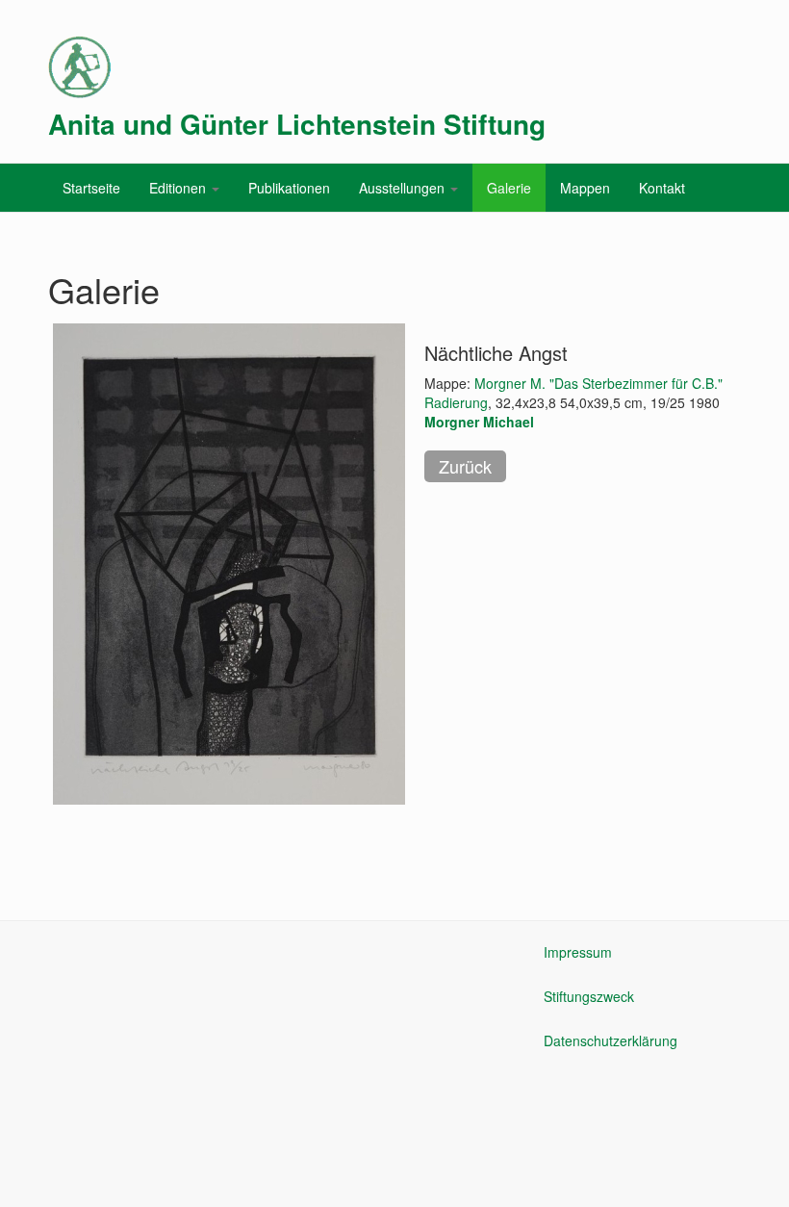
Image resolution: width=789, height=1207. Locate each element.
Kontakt (662, 187)
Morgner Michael (479, 421)
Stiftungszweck (589, 996)
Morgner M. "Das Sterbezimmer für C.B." (598, 383)
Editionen (179, 187)
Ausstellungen (403, 187)
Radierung (456, 402)
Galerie (509, 187)
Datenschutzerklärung (610, 1040)
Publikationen (289, 187)
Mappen (585, 187)
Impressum (578, 952)
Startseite (91, 187)
